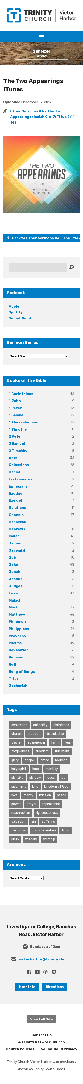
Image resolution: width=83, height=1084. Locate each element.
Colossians (19, 465)
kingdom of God (56, 786)
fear (68, 742)
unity (15, 839)
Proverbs (17, 636)
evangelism (36, 742)
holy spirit (18, 769)
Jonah (14, 572)
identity (17, 777)
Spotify (16, 312)
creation (34, 734)
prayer (31, 804)
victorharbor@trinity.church (45, 959)
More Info (27, 987)
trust (66, 830)
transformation (44, 830)
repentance (51, 804)
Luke (13, 593)
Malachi (16, 600)
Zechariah (18, 686)
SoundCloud (20, 318)
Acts (13, 458)
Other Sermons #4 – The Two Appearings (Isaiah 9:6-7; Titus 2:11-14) (43, 117)
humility (52, 769)
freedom (42, 751)
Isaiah (14, 536)
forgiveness (20, 751)
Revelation (19, 650)
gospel (30, 760)
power (16, 804)
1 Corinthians (21, 394)
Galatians (17, 508)
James (15, 543)
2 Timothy (18, 451)
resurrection (20, 813)
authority (40, 725)
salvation (18, 821)
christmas (61, 725)
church (16, 734)
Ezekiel (15, 500)
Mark (13, 607)
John (13, 565)
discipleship (55, 734)
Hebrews (17, 529)
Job (12, 558)
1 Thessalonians (23, 422)
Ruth (13, 664)
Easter (16, 742)
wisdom (31, 839)
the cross (18, 830)
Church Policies (20, 1049)
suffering (48, 821)
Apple (14, 306)
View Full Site (41, 1019)
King (35, 786)
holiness (61, 760)
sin (33, 821)
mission (45, 795)
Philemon (17, 622)
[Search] (71, 267)
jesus (51, 777)
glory (15, 760)
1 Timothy (18, 429)
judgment (18, 786)
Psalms (15, 643)
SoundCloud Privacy (59, 1049)
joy (63, 777)
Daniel (14, 472)
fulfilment (62, 751)
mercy (28, 795)
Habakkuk (17, 522)
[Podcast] (45, 972)
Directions (55, 987)
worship (49, 839)
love (14, 795)
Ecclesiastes (20, 479)
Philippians (19, 629)
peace (61, 795)
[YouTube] (37, 972)
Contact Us (41, 1035)
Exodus (15, 493)
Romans (16, 657)
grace (45, 760)
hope (36, 769)
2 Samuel (17, 444)
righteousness (47, 813)
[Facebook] (29, 972)
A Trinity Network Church (41, 1042)
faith (55, 742)
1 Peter (15, 408)
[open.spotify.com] (54, 972)
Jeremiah (18, 550)
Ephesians (18, 486)
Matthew (17, 614)
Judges (16, 586)
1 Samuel (17, 415)
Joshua (15, 579)
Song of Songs (22, 672)
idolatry (35, 777)
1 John (15, 401)
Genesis (16, 515)
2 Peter (15, 436)
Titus (14, 678)
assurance (19, 725)
